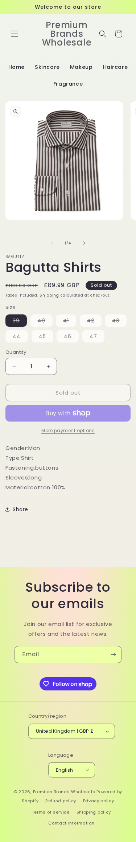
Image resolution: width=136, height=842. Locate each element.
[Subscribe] (113, 654)
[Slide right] (84, 243)
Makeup (81, 67)
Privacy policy (98, 801)
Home (16, 67)
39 (20, 322)
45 (46, 337)
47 (97, 337)
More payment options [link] (68, 430)
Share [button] (20, 509)
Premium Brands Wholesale (64, 792)
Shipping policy (94, 812)
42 (94, 322)
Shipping (49, 295)
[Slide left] (52, 243)
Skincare (47, 67)
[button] (14, 34)
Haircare (115, 67)
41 (69, 322)
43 (119, 322)
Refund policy (60, 801)
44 (20, 337)
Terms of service (51, 812)
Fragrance (68, 83)
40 (45, 322)
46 (71, 337)
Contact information (71, 823)
